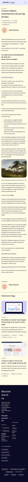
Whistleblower (9, 471)
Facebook (21, 474)
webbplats (6, 373)
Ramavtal (14, 438)
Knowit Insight (4, 457)
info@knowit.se (6, 430)
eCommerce (6, 335)
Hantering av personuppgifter (18, 469)
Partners (14, 435)
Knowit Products (4, 460)
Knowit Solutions (4, 449)
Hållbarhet (14, 428)
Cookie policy (4, 469)
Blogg (13, 2)
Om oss (13, 425)
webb (21, 335)
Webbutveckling (8, 337)
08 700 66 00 (6, 427)
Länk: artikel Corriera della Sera (8, 253)
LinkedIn (6, 474)
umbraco (5, 375)
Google (15, 335)
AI (16, 337)
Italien (15, 20)
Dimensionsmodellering (10, 22)
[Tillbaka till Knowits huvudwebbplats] (6, 2)
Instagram (13, 474)
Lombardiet (6, 24)
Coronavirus (6, 20)
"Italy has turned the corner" (8, 266)
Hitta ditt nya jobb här (4, 418)
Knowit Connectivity (5, 454)
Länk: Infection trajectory (7, 77)
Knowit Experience (5, 452)
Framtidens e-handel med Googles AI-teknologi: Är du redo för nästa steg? (13, 322)
